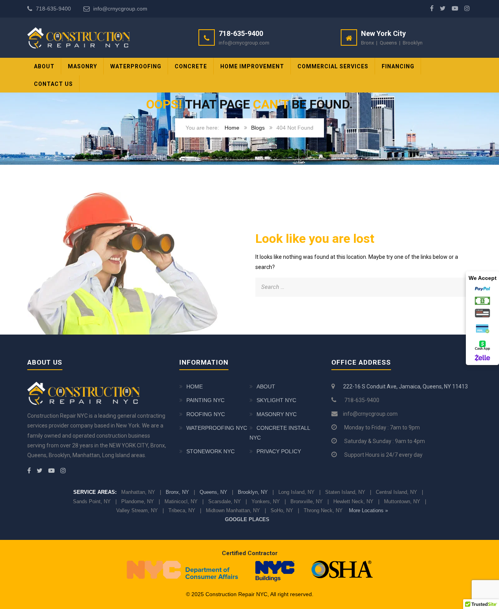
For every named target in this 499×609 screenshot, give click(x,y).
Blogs (258, 128)
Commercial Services (332, 66)
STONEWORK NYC (210, 451)
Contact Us (53, 84)
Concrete (191, 66)
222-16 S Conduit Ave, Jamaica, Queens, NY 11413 (405, 386)
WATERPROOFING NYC (216, 428)
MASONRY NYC (277, 414)
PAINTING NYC (205, 400)
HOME (194, 386)
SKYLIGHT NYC (276, 400)
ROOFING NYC (205, 414)
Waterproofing (135, 66)
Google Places (247, 519)
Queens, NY (213, 492)
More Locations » (368, 510)
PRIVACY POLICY (279, 451)
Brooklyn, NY (253, 492)
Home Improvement (252, 66)
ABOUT (44, 66)
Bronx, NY (177, 492)
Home (232, 128)
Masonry (82, 66)
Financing (398, 66)
